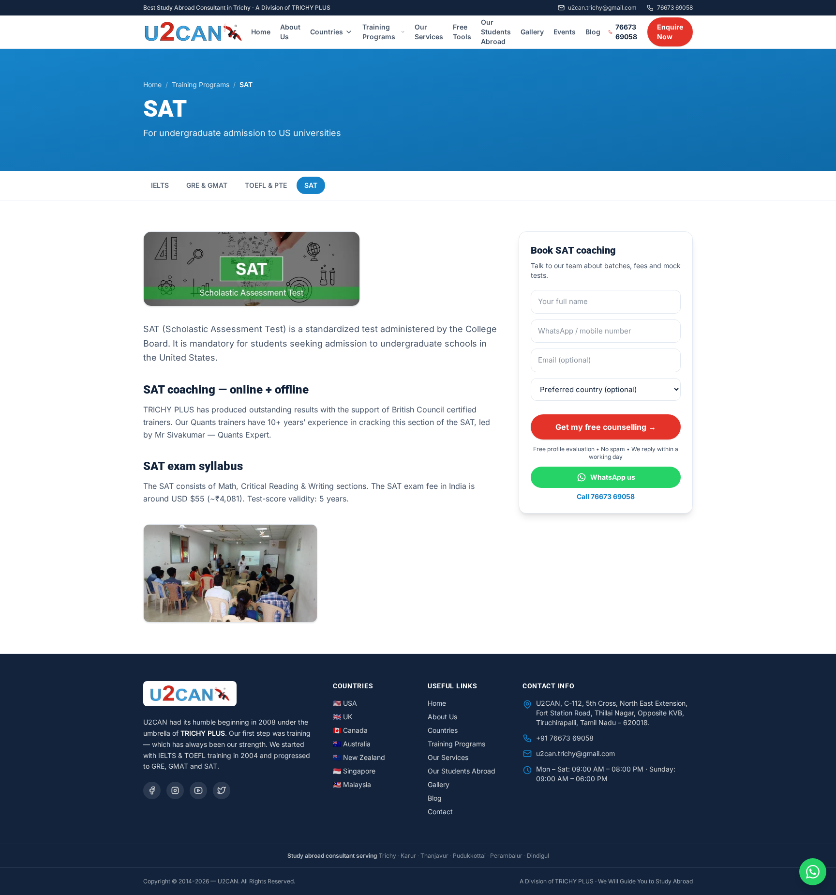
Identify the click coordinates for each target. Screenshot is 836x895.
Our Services (429, 32)
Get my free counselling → (605, 427)
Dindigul (538, 855)
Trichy (387, 855)
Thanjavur (434, 855)
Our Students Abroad (496, 32)
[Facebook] (152, 790)
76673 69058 (675, 7)
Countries (326, 32)
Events (564, 32)
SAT (310, 185)
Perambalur (506, 855)
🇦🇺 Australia (352, 744)
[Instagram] (175, 790)
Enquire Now (670, 32)
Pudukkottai (469, 855)
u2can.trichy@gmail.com (575, 753)
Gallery (532, 32)
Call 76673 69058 (606, 496)
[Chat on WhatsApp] (812, 871)
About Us (290, 32)
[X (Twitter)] (221, 790)
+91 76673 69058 (565, 738)
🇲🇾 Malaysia (352, 784)
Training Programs (378, 32)
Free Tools (462, 32)
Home (260, 32)
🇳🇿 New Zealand (359, 757)
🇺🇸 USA (345, 703)
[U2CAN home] (193, 32)
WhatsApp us (612, 477)
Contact (440, 811)
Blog (592, 32)
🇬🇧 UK (342, 717)
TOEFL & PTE (266, 185)
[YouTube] (198, 790)
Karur (408, 855)
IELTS (160, 185)
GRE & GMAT (206, 185)
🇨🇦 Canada (350, 730)
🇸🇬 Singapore (354, 771)
